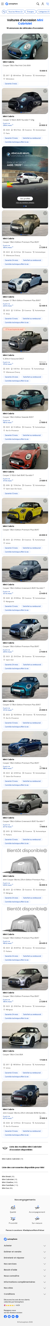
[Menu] (2, 4)
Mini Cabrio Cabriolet (12, 1159)
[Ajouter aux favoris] (45, 36)
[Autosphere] (11, 4)
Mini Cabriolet (9, 1179)
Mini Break (8, 1176)
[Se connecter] (43, 4)
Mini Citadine (9, 1182)
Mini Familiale (10, 1185)
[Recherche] (38, 4)
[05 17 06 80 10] (48, 4)
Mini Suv (7, 1188)
